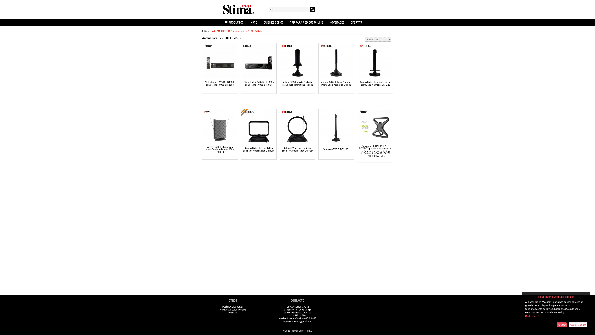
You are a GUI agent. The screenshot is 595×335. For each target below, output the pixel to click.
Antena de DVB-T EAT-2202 (336, 149)
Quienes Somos (274, 22)
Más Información (532, 316)
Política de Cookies (233, 306)
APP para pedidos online (306, 22)
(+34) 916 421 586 (297, 315)
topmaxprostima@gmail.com (297, 321)
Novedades (336, 22)
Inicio (253, 22)
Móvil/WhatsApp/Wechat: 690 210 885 (297, 318)
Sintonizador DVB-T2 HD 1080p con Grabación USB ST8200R (220, 83)
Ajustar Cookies (578, 325)
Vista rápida (220, 61)
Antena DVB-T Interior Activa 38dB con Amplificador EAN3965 (259, 149)
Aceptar (562, 325)
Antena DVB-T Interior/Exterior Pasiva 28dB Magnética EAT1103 (336, 83)
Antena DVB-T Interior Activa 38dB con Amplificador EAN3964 (297, 149)
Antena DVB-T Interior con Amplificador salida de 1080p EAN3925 (220, 149)
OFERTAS (356, 22)
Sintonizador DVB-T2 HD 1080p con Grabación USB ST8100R (259, 83)
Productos (236, 22)
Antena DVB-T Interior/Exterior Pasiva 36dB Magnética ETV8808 (297, 83)
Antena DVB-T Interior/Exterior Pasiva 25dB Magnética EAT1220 (375, 83)
